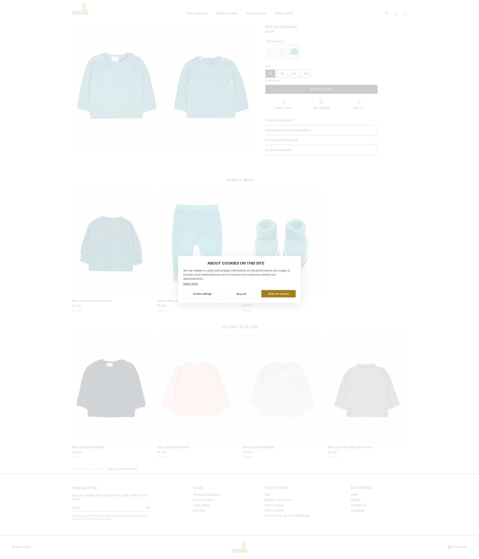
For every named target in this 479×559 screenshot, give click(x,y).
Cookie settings (202, 293)
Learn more (190, 283)
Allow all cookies (278, 293)
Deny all (241, 293)
